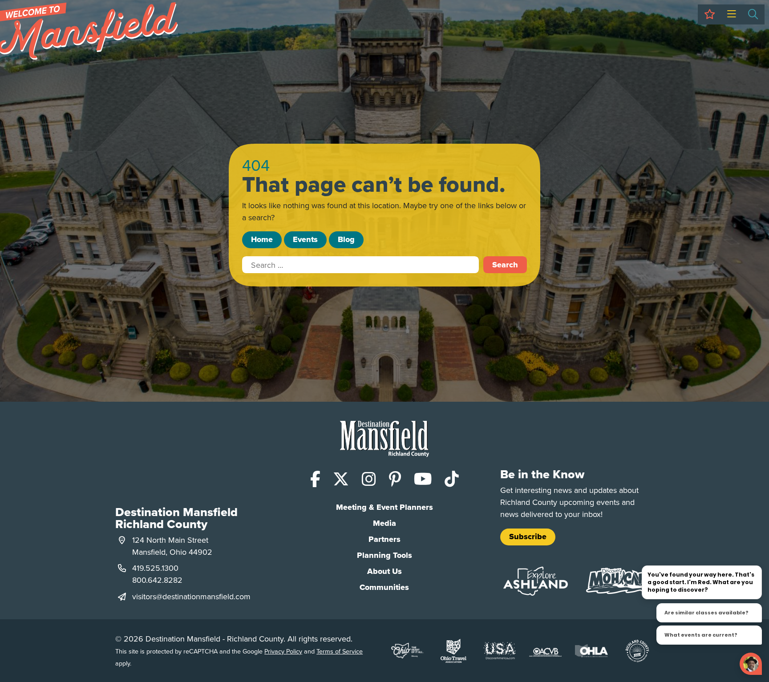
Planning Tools (384, 555)
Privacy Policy (283, 651)
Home (262, 239)
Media (384, 523)
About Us (384, 571)
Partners (384, 539)
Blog (346, 239)
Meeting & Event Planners (384, 507)
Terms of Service (339, 651)
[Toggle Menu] (731, 14)
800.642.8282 (157, 579)
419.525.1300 (155, 567)
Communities (384, 587)
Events (305, 239)
